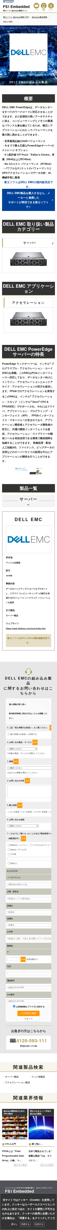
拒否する (39, 1224)
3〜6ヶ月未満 (41, 812)
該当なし (14, 863)
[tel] (44, 6)
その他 (13, 854)
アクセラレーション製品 (17, 1082)
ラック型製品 (38, 1076)
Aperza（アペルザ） (19, 850)
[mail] (36, 6)
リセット (28, 1018)
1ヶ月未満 (14, 812)
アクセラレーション (28, 302)
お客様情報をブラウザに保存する (30, 1007)
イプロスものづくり (41, 845)
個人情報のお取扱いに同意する (23, 734)
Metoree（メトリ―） (19, 845)
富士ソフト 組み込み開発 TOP (16, 17)
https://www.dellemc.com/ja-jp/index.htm (26, 628)
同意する (25, 1224)
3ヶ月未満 (27, 812)
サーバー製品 (12, 1076)
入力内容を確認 (28, 1013)
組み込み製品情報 (39, 17)
